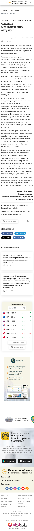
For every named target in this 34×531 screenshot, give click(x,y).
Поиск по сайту (5, 495)
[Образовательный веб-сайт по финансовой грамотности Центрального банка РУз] (17, 379)
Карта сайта (4, 498)
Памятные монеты (23, 498)
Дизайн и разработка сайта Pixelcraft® (17, 520)
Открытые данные (6, 501)
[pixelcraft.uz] (17, 524)
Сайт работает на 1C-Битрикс (17, 528)
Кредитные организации (25, 495)
